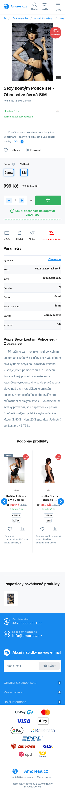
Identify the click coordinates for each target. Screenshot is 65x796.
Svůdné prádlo (20, 18)
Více (16, 141)
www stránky (45, 783)
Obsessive (54, 259)
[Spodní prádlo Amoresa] (5, 18)
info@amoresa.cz (27, 636)
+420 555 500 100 (27, 623)
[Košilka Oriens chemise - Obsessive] (48, 470)
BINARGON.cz (32, 786)
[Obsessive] (57, 113)
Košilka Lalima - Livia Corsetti (16, 498)
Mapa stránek (45, 777)
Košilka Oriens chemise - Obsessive (49, 498)
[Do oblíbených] (10, 529)
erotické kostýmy (43, 18)
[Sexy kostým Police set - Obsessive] (11, 598)
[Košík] (45, 7)
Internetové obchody (23, 783)
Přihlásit (49, 666)
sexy (61, 18)
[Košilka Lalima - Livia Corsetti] (16, 470)
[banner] (17, 6)
